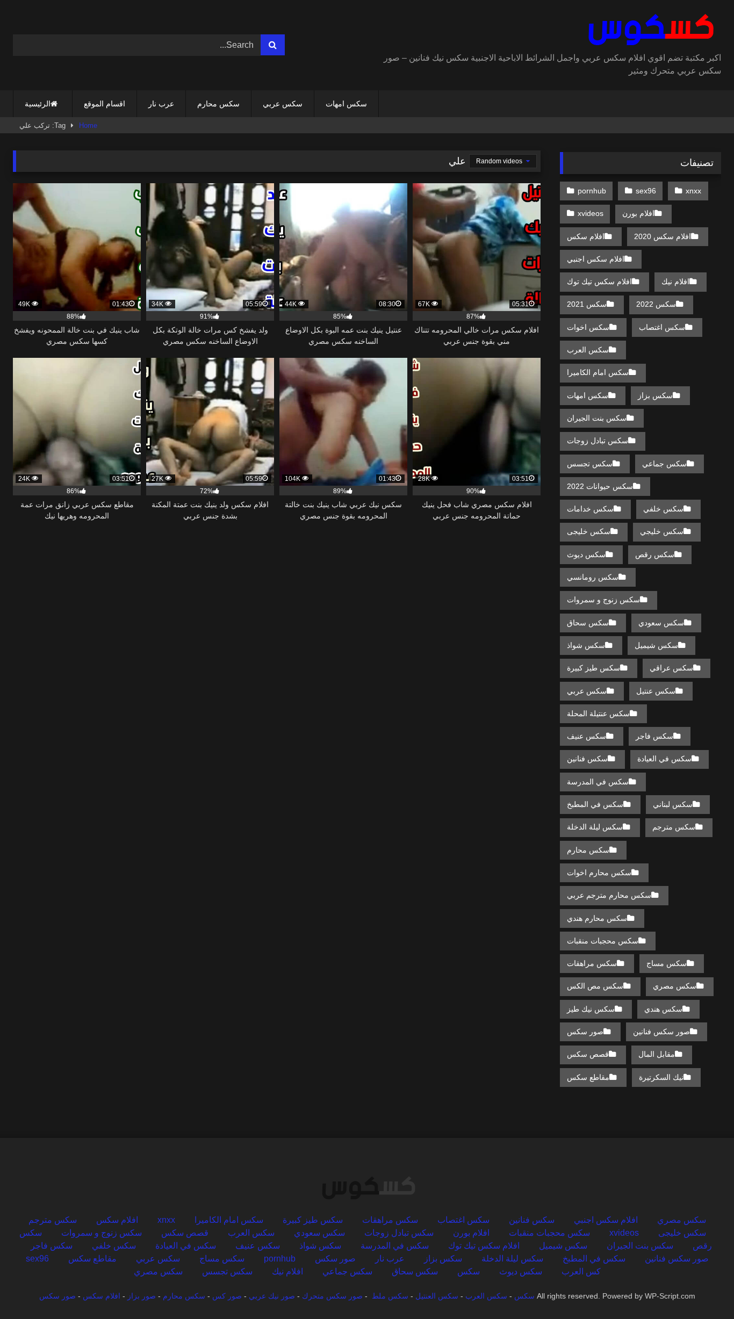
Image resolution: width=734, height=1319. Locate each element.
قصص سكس (588, 1054)
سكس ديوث (586, 554)
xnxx (693, 190)
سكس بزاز (655, 395)
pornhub (592, 190)
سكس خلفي (663, 508)
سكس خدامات (590, 508)
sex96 (646, 190)
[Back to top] (701, 1287)
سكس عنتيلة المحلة (598, 713)
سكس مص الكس (595, 986)
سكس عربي (283, 103)
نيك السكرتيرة (661, 1077)
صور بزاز (141, 1296)
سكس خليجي (661, 531)
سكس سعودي (661, 622)
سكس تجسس (590, 463)
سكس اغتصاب (662, 327)
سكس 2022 (656, 304)
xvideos (590, 213)
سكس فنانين (587, 758)
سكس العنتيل (436, 1296)
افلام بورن (638, 213)
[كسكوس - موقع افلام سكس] (649, 30)
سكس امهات (346, 103)
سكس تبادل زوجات (597, 440)
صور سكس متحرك (332, 1296)
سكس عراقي (671, 668)
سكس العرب (588, 349)
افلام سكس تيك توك (599, 281)
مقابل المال (656, 1054)
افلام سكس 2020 (662, 236)
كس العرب (581, 1271)
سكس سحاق (588, 622)
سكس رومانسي (592, 577)
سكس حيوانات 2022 (600, 486)
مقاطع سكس (588, 1077)
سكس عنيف (586, 736)
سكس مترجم (673, 827)
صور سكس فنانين (661, 1031)
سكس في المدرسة (598, 781)
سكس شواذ (586, 645)
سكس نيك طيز (591, 1009)
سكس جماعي (664, 463)
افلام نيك (675, 281)
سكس (468, 1271)
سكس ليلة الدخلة (595, 827)
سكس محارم (218, 103)
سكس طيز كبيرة (593, 668)
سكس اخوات (588, 327)
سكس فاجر (654, 736)
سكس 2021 (587, 304)
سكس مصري (674, 986)
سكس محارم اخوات (599, 872)
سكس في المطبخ (595, 804)
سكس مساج (666, 963)
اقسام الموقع (104, 103)
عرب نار (161, 103)
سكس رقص (654, 554)
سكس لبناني (673, 804)
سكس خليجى (588, 531)
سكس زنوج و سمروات (603, 599)
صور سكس (585, 1031)
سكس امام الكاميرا (598, 372)
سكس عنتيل (655, 691)
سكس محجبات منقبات (602, 940)
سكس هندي (663, 1009)
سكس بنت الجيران (597, 418)
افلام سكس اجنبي (595, 259)
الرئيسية (38, 103)
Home (88, 125)
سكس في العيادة (664, 758)
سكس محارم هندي (597, 918)
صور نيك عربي (272, 1296)
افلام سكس (586, 236)
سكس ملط (390, 1296)
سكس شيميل (656, 645)
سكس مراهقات (592, 963)
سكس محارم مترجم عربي (609, 895)
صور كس (227, 1296)
